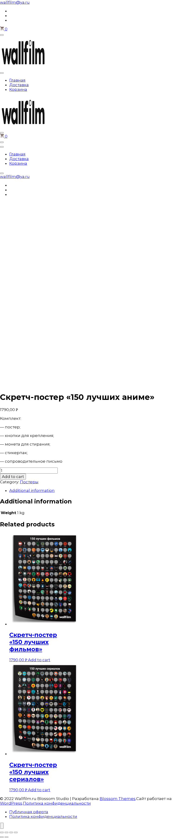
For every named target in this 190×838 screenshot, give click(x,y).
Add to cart (13, 476)
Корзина (18, 89)
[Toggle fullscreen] (11, 832)
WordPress (11, 803)
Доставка (19, 84)
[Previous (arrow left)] (2, 837)
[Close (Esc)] (2, 832)
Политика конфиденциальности (57, 803)
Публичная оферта (28, 812)
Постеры (29, 482)
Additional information (32, 490)
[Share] (6, 832)
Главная (17, 80)
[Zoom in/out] (16, 832)
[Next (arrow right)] (6, 837)
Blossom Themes (118, 798)
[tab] (99, 490)
